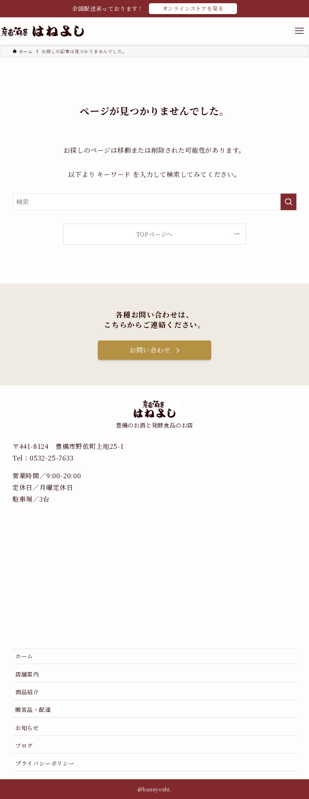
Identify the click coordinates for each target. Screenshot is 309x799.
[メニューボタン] (299, 31)
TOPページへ (154, 234)
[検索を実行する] (288, 201)
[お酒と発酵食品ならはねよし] (42, 31)
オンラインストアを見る (193, 8)
